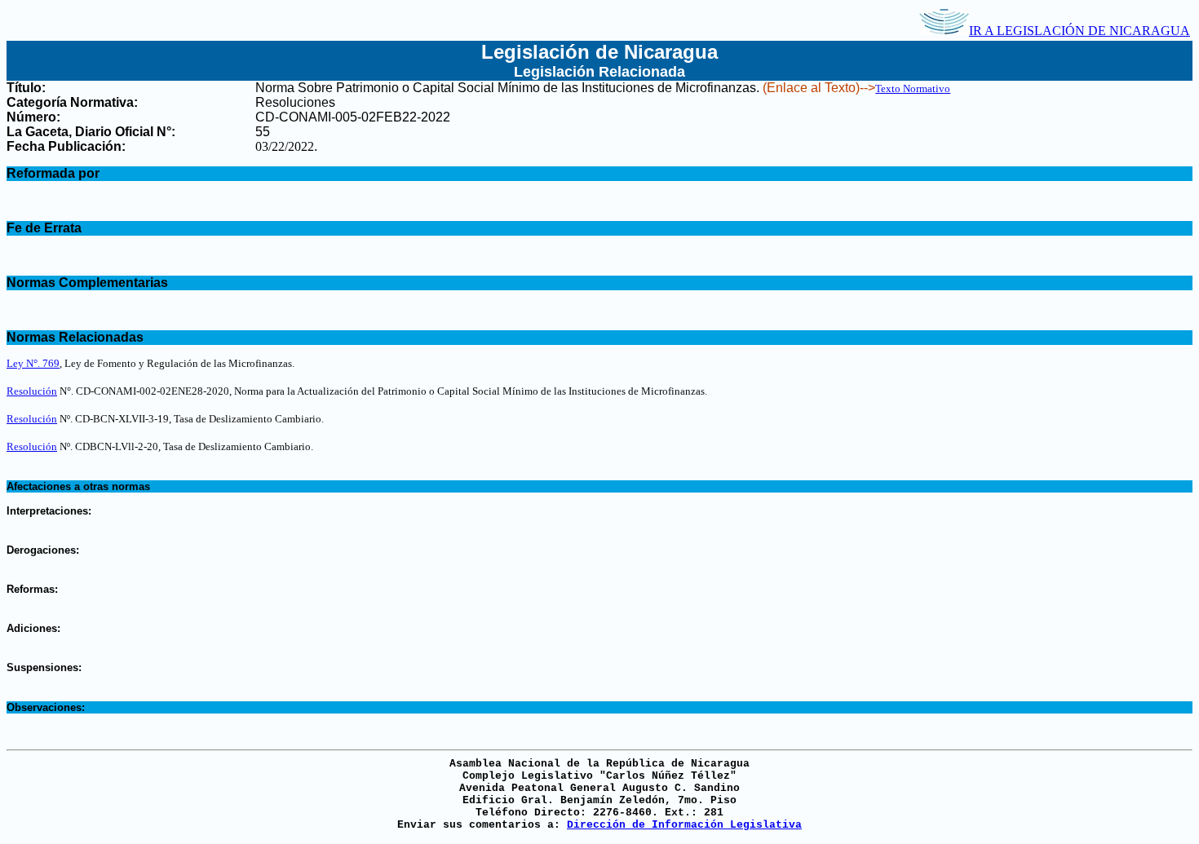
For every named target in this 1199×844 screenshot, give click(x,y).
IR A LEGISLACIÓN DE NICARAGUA (1079, 31)
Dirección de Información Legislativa (684, 825)
